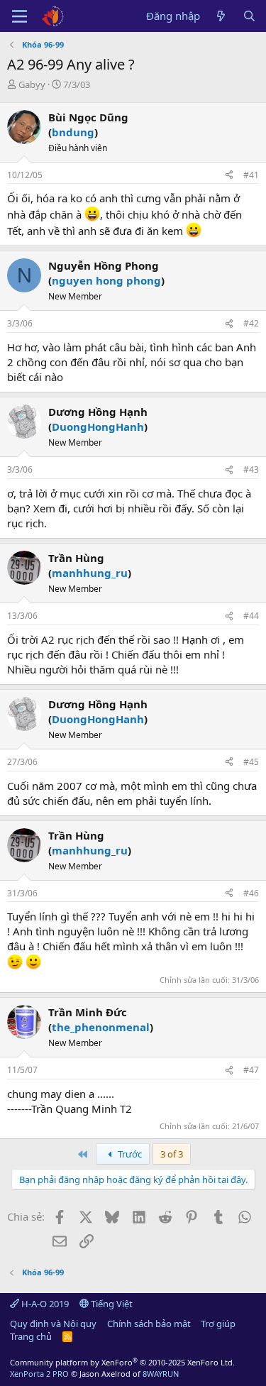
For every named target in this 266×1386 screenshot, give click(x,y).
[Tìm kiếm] (249, 16)
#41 (251, 175)
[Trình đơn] (19, 16)
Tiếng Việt (111, 1303)
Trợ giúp (218, 1323)
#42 (251, 323)
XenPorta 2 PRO (39, 1373)
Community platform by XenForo (122, 1362)
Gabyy (31, 84)
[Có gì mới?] (221, 16)
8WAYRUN (161, 1373)
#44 (251, 616)
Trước (129, 1154)
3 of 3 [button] (171, 1154)
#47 (251, 1070)
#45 (251, 762)
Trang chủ (31, 1336)
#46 (251, 893)
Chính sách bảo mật (149, 1323)
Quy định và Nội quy (53, 1323)
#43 (251, 469)
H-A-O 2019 (44, 1303)
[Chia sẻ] (229, 175)
